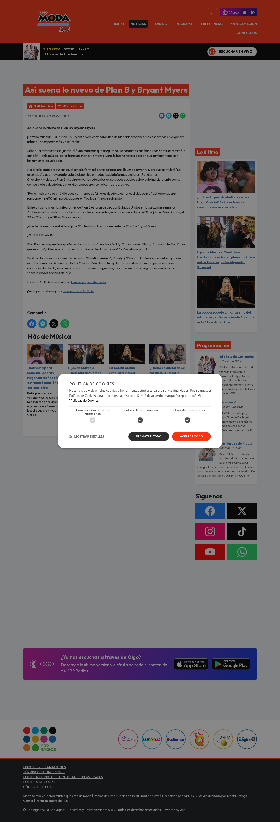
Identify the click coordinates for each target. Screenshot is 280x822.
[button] (86, 436)
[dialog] (140, 411)
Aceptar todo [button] (191, 436)
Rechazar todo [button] (148, 436)
